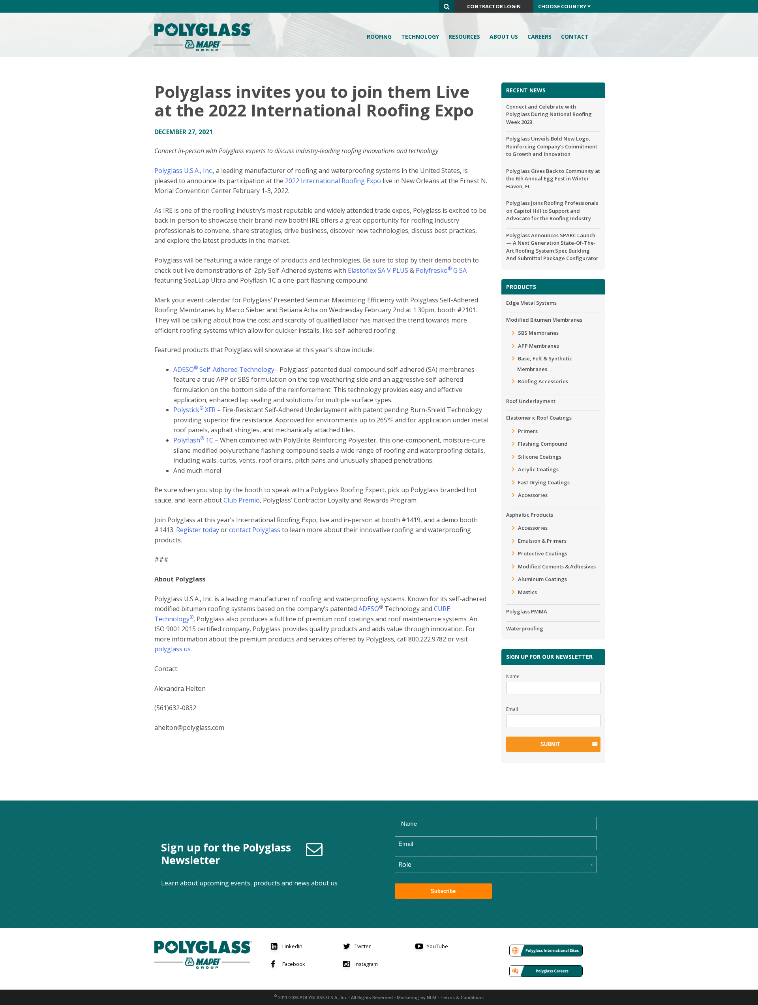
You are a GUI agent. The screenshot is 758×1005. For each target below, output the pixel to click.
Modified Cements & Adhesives (557, 566)
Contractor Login (494, 6)
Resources (464, 36)
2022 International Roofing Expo (333, 180)
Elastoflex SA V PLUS (378, 270)
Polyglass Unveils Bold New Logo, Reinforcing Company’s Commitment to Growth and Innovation (551, 146)
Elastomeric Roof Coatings (539, 417)
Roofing (379, 36)
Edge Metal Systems (531, 302)
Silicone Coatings (539, 456)
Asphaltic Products (529, 514)
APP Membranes (538, 345)
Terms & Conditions (462, 997)
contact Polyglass (253, 529)
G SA (459, 270)
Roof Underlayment (530, 401)
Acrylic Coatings (538, 469)
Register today (196, 529)
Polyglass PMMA (526, 611)
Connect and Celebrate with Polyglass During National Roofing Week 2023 (549, 114)
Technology (420, 36)
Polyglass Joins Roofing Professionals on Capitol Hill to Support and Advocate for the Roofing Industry (552, 210)
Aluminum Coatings (542, 579)
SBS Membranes (538, 332)
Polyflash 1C (193, 440)
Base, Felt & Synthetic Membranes (544, 364)
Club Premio (241, 500)
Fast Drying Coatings (544, 482)
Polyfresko (432, 270)
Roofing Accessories (543, 381)
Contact (575, 36)
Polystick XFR (194, 409)
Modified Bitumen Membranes (544, 319)
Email (512, 709)
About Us (504, 36)
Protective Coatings (542, 553)
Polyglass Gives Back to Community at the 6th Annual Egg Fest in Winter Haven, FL (553, 178)
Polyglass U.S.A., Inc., (184, 170)
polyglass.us (172, 649)
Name (513, 676)
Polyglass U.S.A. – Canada (205, 37)
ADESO (368, 608)
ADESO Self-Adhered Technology (223, 369)
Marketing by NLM (416, 997)
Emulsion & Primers (542, 540)
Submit (550, 744)
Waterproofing (524, 628)
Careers (539, 36)
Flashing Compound (543, 443)
